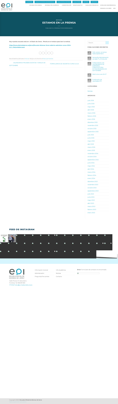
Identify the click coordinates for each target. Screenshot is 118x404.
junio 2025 (91, 138)
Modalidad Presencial (91, 5)
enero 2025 (91, 150)
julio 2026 (91, 100)
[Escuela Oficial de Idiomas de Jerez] (8, 6)
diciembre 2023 (93, 181)
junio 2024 (91, 163)
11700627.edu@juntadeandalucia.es (20, 285)
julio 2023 (91, 194)
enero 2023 (91, 212)
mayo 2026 (91, 107)
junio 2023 (91, 197)
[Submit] (107, 42)
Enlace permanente (48, 58)
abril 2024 (91, 169)
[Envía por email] (46, 53)
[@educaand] (4, 246)
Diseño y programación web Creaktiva (17, 401)
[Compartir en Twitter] (43, 53)
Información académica (52, 5)
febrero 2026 (92, 116)
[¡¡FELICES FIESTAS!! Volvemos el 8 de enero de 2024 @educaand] (68, 246)
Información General (35, 5)
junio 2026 (91, 103)
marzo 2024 (91, 172)
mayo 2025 (91, 141)
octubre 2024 (92, 156)
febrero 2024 (92, 175)
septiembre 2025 (93, 131)
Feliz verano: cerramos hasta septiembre (99, 52)
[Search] (27, 5)
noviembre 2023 (93, 184)
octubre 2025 (92, 128)
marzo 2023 (91, 206)
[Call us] (115, 2)
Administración (66, 5)
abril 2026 (91, 110)
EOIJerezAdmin (67, 28)
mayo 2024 (91, 166)
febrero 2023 (92, 209)
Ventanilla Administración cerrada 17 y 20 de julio (100, 58)
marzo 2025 (91, 147)
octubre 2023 (92, 188)
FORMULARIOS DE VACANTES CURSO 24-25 (64, 64)
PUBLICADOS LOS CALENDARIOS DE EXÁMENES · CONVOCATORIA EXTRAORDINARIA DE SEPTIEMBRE (99, 66)
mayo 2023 (91, 200)
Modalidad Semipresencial (108, 5)
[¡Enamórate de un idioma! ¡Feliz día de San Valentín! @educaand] (92, 238)
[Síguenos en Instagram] (114, 2)
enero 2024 (91, 178)
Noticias (59, 20)
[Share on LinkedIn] (51, 53)
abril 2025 (91, 144)
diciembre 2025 (93, 122)
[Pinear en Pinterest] (49, 53)
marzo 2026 (91, 113)
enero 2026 (91, 119)
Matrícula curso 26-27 (99, 74)
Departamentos (77, 5)
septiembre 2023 (93, 191)
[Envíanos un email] (60, 261)
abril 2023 (91, 203)
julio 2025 (91, 135)
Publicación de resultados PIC (97, 80)
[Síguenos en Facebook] (112, 2)
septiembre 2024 (93, 160)
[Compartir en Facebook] (40, 53)
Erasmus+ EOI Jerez (105, 8)
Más (114, 8)
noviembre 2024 (93, 153)
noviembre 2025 (93, 125)
